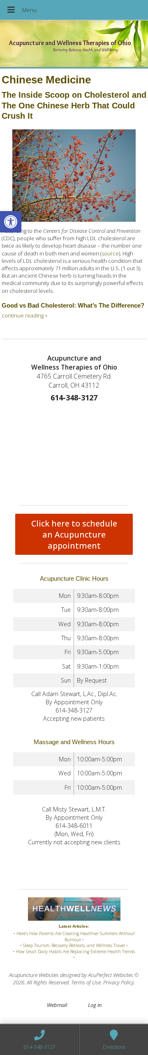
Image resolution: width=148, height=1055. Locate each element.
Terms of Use (86, 982)
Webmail (57, 1005)
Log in (95, 1005)
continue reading (24, 315)
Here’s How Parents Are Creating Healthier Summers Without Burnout (75, 936)
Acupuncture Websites (34, 975)
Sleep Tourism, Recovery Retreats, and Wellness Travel (74, 945)
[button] (10, 221)
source (110, 253)
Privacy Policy (118, 982)
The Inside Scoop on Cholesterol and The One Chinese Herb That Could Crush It (74, 105)
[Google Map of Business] (74, 452)
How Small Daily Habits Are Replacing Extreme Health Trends (75, 951)
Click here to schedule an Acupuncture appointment (74, 534)
